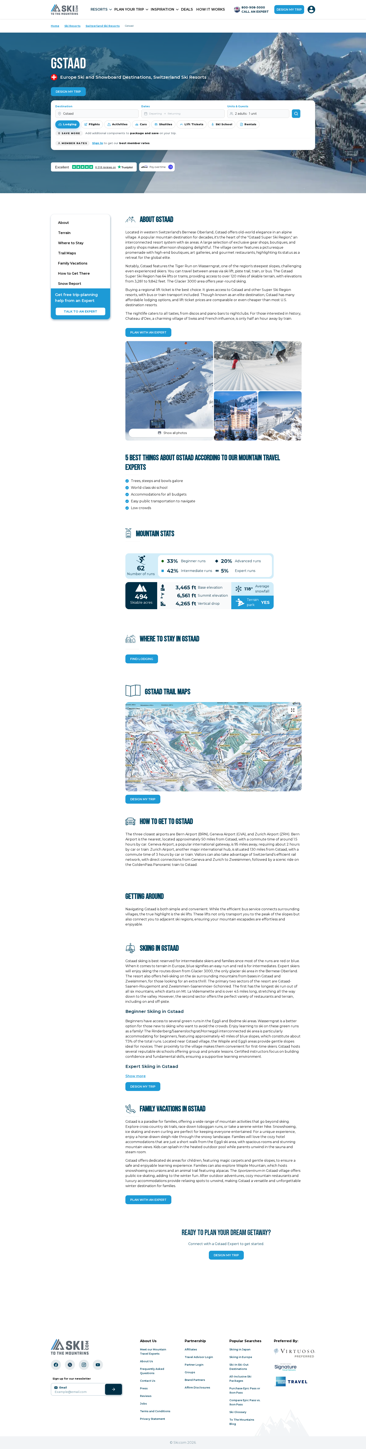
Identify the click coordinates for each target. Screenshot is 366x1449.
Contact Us (147, 1380)
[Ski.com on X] (70, 1365)
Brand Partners (195, 1380)
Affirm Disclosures (197, 1387)
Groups (190, 1372)
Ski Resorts (72, 26)
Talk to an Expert (80, 311)
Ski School (224, 124)
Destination (63, 106)
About (63, 223)
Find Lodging (141, 659)
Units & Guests (237, 106)
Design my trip (289, 9)
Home (55, 26)
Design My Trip (68, 92)
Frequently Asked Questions (152, 1371)
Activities (120, 124)
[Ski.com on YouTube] (98, 1365)
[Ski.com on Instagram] (84, 1365)
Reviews (145, 1396)
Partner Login (194, 1364)
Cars (143, 124)
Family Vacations (72, 263)
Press (144, 1388)
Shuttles (165, 124)
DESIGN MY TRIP (142, 799)
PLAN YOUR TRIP (129, 9)
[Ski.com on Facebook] (56, 1365)
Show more (135, 1076)
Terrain (64, 233)
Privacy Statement (152, 1418)
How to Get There (74, 273)
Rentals (250, 124)
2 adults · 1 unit (246, 114)
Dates (145, 106)
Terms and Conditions (155, 1411)
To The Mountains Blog (241, 1422)
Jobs (143, 1403)
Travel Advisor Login (199, 1357)
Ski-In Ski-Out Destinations (238, 1366)
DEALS (187, 9)
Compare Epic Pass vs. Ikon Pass (244, 1402)
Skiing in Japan (239, 1349)
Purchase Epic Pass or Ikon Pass (244, 1390)
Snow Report (69, 284)
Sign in (97, 143)
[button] (169, 391)
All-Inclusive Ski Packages (240, 1378)
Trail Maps (67, 253)
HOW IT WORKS (210, 9)
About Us (146, 1361)
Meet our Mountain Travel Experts (153, 1351)
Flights (94, 124)
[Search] (296, 113)
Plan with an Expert (148, 332)
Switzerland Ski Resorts (103, 26)
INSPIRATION (162, 9)
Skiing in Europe (240, 1357)
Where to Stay (70, 243)
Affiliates (191, 1349)
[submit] (113, 1389)
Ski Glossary (237, 1412)
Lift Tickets (193, 124)
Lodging (69, 124)
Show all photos (175, 433)
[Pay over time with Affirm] (157, 166)
